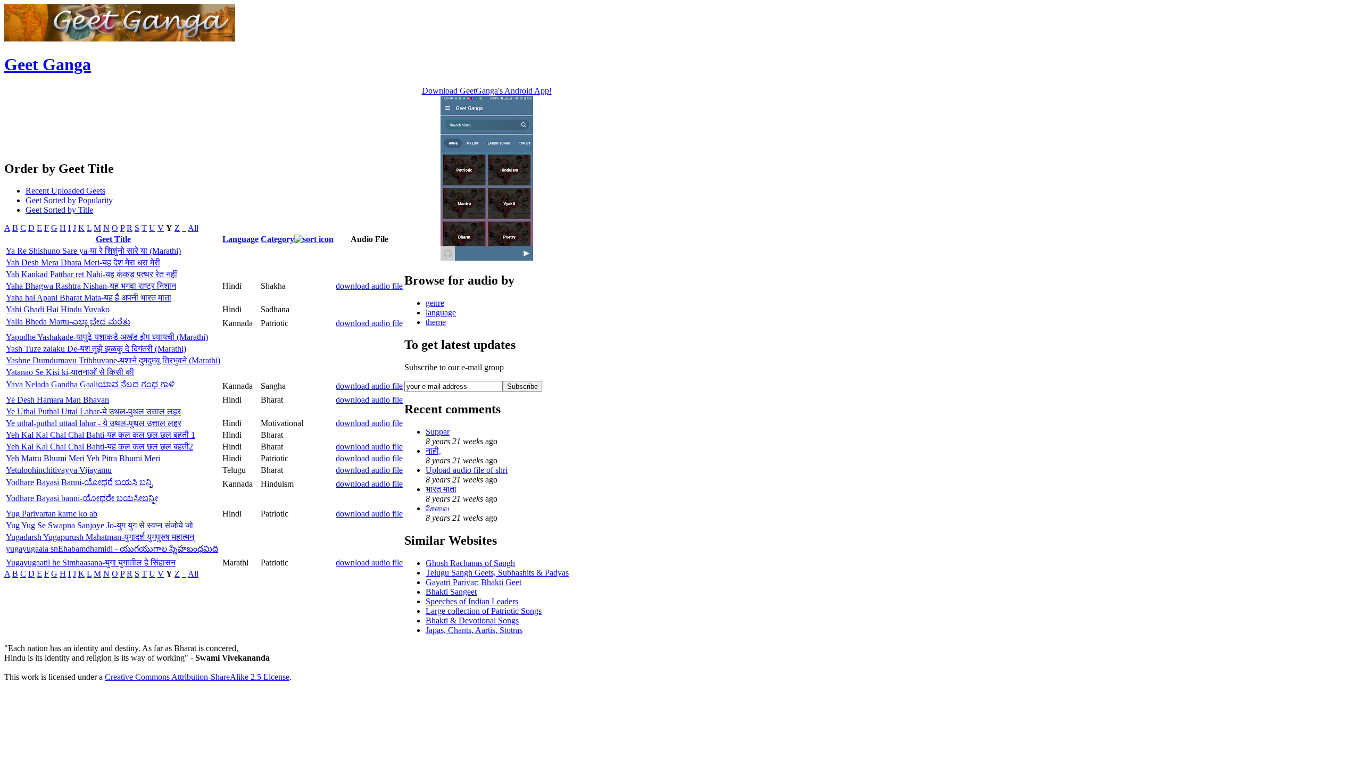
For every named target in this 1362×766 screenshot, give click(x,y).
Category (277, 239)
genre (435, 302)
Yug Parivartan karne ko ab (51, 513)
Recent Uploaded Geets (65, 190)
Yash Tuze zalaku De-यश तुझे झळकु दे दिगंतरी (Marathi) (96, 348)
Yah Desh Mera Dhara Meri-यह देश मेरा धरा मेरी (83, 262)
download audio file (369, 285)
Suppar (438, 431)
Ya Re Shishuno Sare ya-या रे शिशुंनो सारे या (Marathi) (93, 250)
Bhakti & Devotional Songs (472, 620)
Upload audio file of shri (467, 469)
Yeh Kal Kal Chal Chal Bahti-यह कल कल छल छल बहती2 (99, 446)
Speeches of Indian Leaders (472, 601)
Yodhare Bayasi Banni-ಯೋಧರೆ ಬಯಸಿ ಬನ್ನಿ (79, 482)
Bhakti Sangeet (451, 591)
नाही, (433, 450)
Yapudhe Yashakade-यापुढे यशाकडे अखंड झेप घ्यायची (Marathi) (107, 337)
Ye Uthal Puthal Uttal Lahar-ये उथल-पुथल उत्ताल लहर (93, 411)
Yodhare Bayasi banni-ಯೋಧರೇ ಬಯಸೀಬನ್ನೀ (82, 498)
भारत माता (441, 489)
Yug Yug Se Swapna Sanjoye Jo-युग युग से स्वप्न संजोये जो (99, 525)
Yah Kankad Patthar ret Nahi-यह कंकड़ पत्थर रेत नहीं (91, 274)
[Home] (119, 38)
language (441, 312)
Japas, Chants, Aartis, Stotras (474, 630)
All (193, 227)
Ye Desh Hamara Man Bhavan (57, 399)
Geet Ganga (47, 64)
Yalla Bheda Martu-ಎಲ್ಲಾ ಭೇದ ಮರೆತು (68, 321)
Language (240, 239)
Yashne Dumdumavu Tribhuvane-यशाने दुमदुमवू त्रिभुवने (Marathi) (113, 360)
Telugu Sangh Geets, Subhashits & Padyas (497, 572)
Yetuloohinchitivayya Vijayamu (59, 469)
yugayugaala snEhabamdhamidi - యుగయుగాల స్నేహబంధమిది (112, 548)
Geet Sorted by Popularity (69, 200)
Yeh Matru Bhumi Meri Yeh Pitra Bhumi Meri (83, 458)
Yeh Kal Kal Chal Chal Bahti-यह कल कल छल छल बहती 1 (100, 434)
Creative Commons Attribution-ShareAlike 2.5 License (197, 676)
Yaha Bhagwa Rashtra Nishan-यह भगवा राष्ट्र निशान (91, 285)
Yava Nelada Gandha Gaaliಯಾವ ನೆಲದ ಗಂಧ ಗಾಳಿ (90, 384)
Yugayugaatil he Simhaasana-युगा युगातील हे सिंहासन (91, 562)
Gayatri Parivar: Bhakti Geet (473, 582)
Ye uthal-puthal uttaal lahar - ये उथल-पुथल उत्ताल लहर (93, 423)
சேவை (437, 508)
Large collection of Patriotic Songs (484, 610)
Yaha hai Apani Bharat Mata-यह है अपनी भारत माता (88, 297)
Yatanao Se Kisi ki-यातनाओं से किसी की (70, 372)
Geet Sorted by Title (59, 209)
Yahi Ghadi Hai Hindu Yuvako (58, 309)
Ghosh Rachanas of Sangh (470, 563)
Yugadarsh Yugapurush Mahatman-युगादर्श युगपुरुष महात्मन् (100, 537)
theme (436, 322)
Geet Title (113, 239)
